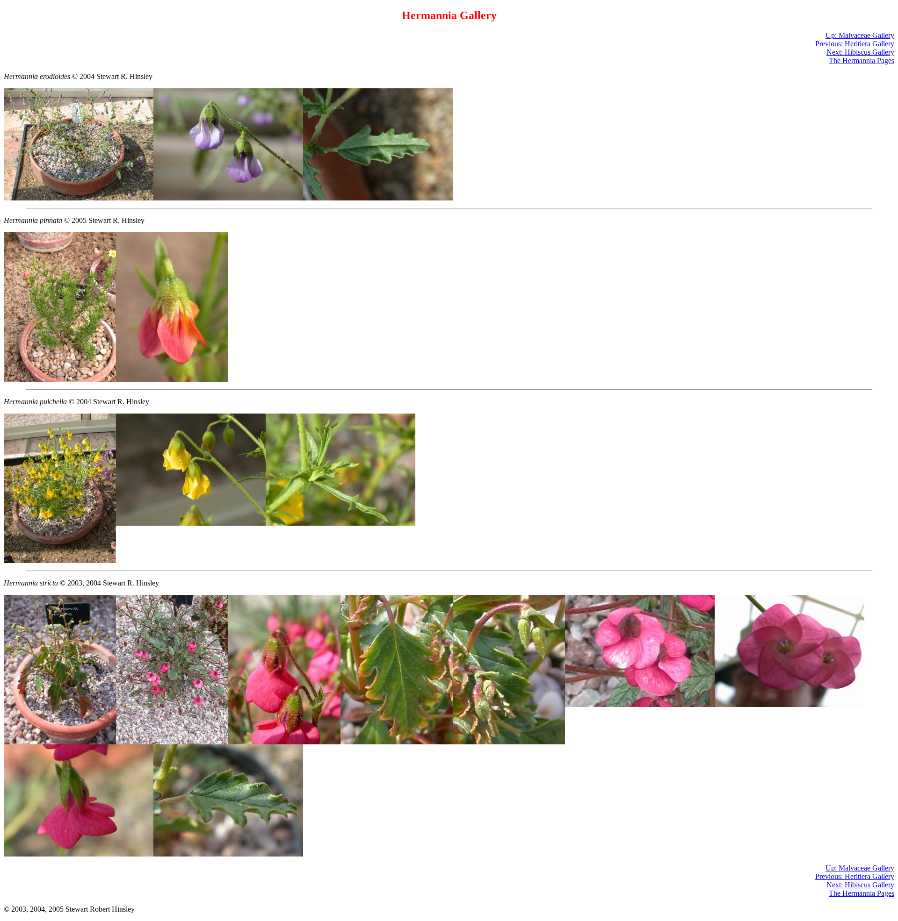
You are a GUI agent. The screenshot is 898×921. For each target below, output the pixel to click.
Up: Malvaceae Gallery (860, 35)
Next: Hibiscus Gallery (860, 52)
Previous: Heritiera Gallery (854, 44)
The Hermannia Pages (861, 60)
